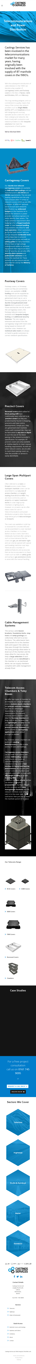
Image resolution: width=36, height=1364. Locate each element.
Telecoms (18, 1122)
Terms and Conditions (18, 1355)
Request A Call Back (16, 1086)
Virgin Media (22, 108)
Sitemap (19, 1359)
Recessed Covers (13, 957)
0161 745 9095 (19, 1298)
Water (18, 1213)
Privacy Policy (18, 1357)
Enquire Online (17, 1091)
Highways (18, 1152)
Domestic (18, 1243)
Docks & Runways (18, 1183)
